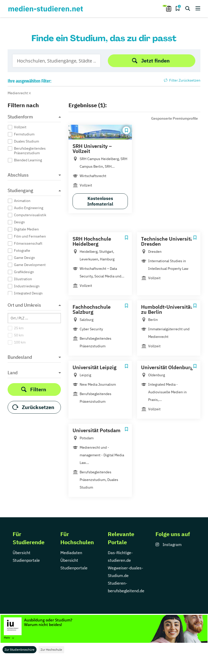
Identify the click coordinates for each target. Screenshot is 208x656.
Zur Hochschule (51, 649)
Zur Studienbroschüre (19, 649)
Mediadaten (71, 552)
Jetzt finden (155, 60)
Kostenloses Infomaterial (100, 201)
